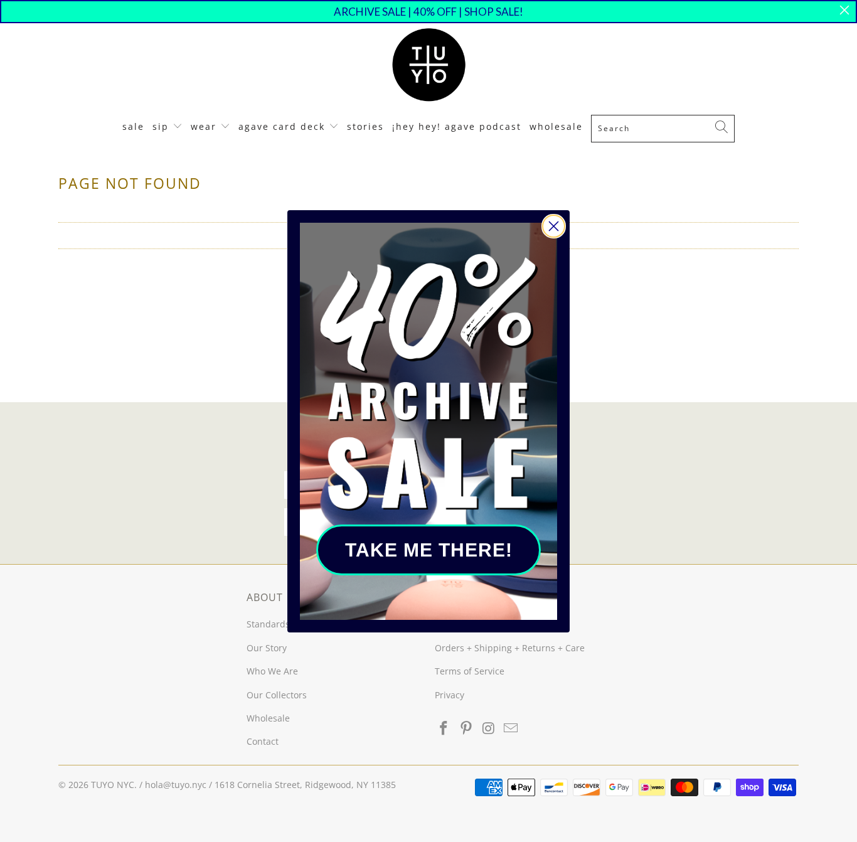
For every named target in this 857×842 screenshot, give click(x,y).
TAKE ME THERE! (429, 550)
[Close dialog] (554, 226)
